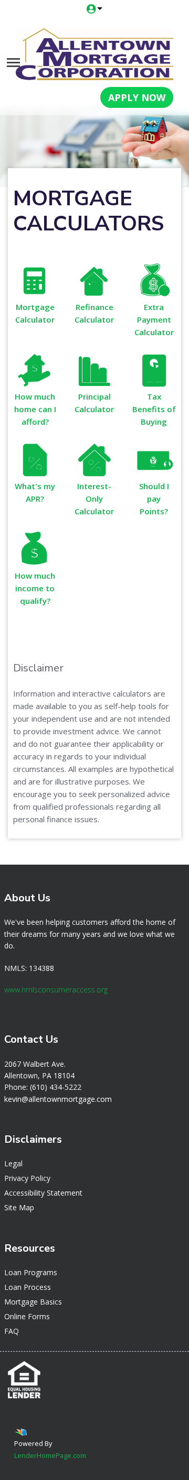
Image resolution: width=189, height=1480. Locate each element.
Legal (13, 1163)
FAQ (11, 1331)
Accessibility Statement (43, 1193)
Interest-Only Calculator (94, 498)
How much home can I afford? (35, 409)
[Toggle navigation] (13, 62)
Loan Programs (30, 1272)
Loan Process (27, 1287)
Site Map (19, 1207)
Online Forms (27, 1316)
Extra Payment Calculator (154, 319)
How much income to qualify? (35, 588)
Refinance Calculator (94, 313)
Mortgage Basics (33, 1302)
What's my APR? (35, 492)
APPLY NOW (136, 97)
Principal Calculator (94, 402)
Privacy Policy (27, 1178)
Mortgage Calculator (35, 313)
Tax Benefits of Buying (154, 409)
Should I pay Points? (154, 498)
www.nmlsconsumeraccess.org (56, 990)
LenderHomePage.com (50, 1455)
